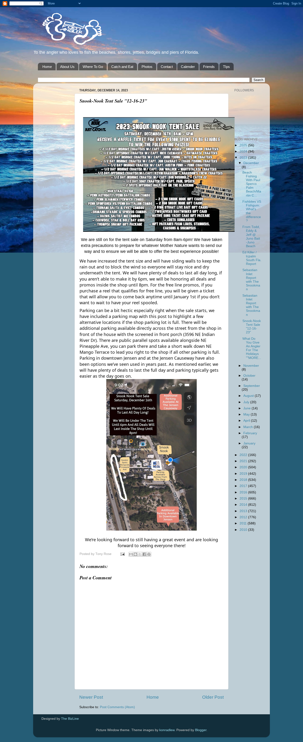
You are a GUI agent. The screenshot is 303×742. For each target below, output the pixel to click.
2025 (244, 145)
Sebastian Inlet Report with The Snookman (251, 279)
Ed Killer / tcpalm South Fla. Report (251, 258)
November (251, 365)
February (250, 433)
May (247, 414)
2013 (244, 511)
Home (47, 67)
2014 (244, 504)
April (247, 420)
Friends (209, 67)
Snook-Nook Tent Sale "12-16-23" (251, 326)
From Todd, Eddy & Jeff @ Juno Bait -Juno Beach (251, 236)
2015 (244, 498)
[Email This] (131, 554)
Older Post (213, 697)
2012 (244, 517)
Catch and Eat (122, 67)
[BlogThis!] (135, 554)
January (249, 443)
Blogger (200, 730)
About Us (67, 67)
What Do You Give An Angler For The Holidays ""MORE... (251, 348)
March (248, 427)
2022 (244, 455)
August (249, 396)
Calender (188, 67)
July (246, 402)
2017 (244, 486)
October (249, 375)
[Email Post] (122, 554)
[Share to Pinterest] (149, 554)
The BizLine (70, 718)
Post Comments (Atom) (117, 707)
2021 (244, 461)
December (251, 163)
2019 (244, 473)
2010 (244, 530)
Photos (147, 67)
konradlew (166, 730)
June (247, 408)
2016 (244, 492)
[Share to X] (140, 554)
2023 (244, 157)
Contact (167, 67)
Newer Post (91, 697)
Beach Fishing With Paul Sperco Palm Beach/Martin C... (251, 184)
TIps (226, 67)
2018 (244, 480)
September (251, 386)
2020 (244, 467)
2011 (244, 523)
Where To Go (93, 67)
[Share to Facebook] (144, 554)
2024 (244, 151)
